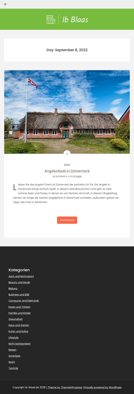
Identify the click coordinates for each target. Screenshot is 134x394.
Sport (12, 362)
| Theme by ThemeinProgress (64, 387)
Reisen (67, 164)
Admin (79, 176)
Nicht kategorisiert (20, 343)
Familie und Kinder (20, 313)
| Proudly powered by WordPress (102, 387)
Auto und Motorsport (21, 276)
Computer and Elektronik (24, 300)
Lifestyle (13, 337)
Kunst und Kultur (18, 331)
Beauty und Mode (19, 282)
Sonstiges (14, 356)
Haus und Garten (19, 325)
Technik (13, 368)
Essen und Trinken (19, 307)
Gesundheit (16, 319)
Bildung (13, 288)
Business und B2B (19, 294)
